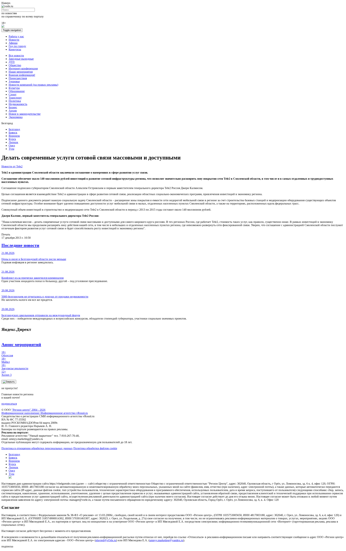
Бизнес (13, 107)
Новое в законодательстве (25, 113)
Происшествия (18, 78)
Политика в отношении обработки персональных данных (37, 448)
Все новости (16, 55)
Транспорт (15, 97)
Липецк (13, 142)
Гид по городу (17, 46)
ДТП (12, 62)
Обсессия (7, 354)
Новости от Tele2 (12, 166)
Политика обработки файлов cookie (95, 448)
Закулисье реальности (14, 367)
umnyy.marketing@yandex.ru (166, 540)
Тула (11, 148)
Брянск (13, 132)
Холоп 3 (6, 373)
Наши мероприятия (21, 71)
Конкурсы (15, 49)
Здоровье (14, 81)
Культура (14, 87)
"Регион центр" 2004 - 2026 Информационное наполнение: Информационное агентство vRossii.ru (44, 411)
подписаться (9, 403)
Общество (15, 65)
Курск (12, 139)
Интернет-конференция (23, 68)
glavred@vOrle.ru (106, 540)
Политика (15, 100)
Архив (13, 110)
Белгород (14, 129)
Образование (17, 91)
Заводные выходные (21, 58)
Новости (14, 39)
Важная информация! (22, 75)
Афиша (13, 42)
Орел (12, 145)
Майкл (5, 360)
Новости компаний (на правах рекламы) (33, 84)
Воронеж (14, 135)
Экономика (16, 117)
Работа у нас (16, 36)
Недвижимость (18, 104)
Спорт (12, 94)
